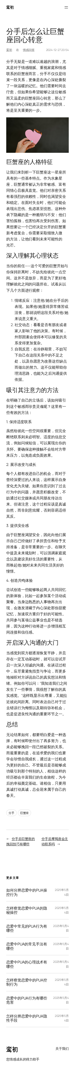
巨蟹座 (24, 813)
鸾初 (10, 7)
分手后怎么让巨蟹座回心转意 (35, 35)
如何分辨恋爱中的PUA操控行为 (26, 892)
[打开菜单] (66, 7)
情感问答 (29, 50)
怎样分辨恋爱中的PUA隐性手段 (26, 1018)
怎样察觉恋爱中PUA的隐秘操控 (26, 910)
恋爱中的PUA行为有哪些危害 (26, 1000)
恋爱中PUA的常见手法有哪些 (26, 946)
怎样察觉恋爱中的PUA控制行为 (26, 982)
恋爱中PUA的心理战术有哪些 (26, 964)
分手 (11, 813)
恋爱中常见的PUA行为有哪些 (26, 928)
